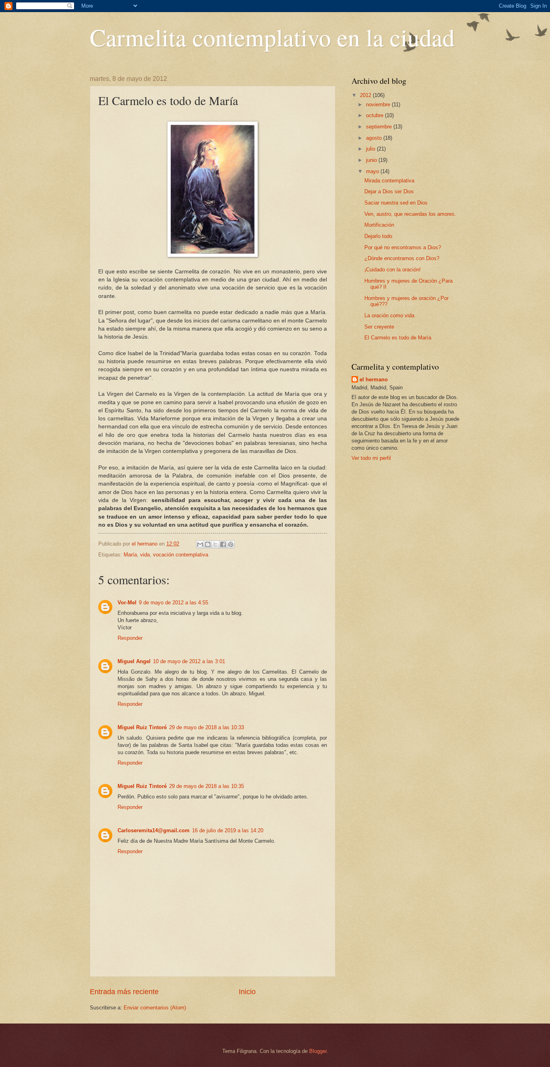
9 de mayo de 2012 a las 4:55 (173, 603)
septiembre (379, 127)
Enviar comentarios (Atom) (155, 1008)
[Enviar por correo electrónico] (200, 544)
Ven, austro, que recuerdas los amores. (410, 214)
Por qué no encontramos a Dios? (402, 247)
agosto (374, 138)
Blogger (318, 1051)
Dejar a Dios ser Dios (389, 191)
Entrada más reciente (124, 992)
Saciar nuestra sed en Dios (396, 203)
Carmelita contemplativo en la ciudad (272, 37)
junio (372, 160)
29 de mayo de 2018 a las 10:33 (206, 727)
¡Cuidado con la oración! (392, 270)
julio (371, 149)
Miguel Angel (134, 661)
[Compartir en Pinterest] (231, 544)
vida (145, 555)
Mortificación (379, 225)
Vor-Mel (127, 603)
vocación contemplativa (180, 555)
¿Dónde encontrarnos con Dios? (401, 258)
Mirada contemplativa (389, 181)
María (130, 555)
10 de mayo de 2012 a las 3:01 (189, 661)
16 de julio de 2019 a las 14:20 (227, 830)
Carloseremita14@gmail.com (154, 830)
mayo (373, 171)
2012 (366, 95)
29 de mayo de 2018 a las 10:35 (206, 786)
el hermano (374, 379)
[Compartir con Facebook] (223, 544)
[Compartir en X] (215, 544)
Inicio (247, 992)
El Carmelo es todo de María (397, 338)
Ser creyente (379, 327)
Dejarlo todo (378, 236)
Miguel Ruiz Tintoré (142, 727)
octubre (375, 115)
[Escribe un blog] (208, 544)
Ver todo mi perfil (371, 458)
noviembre (379, 104)
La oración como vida (389, 315)
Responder (130, 638)
